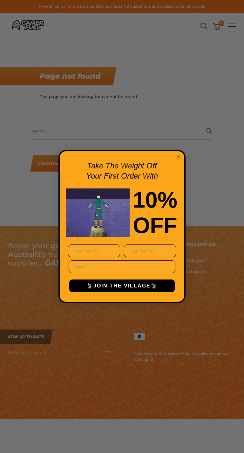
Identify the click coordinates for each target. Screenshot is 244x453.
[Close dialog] (178, 157)
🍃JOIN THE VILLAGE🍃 (122, 285)
